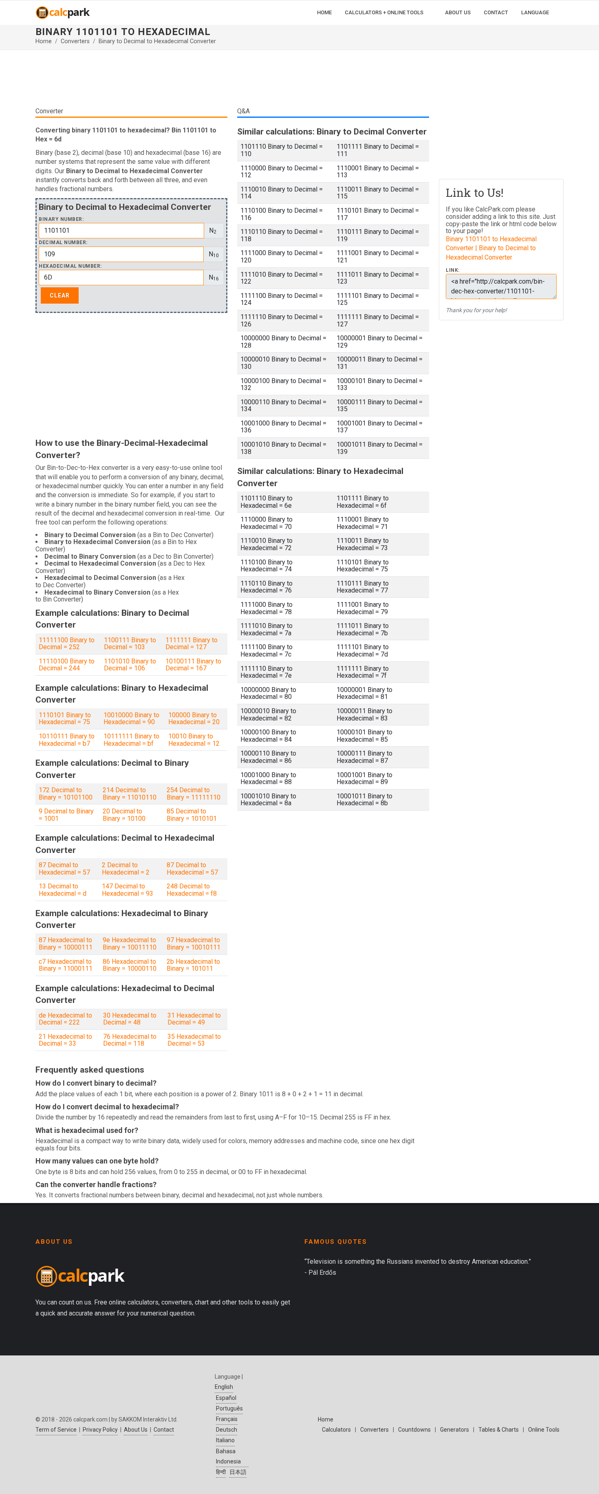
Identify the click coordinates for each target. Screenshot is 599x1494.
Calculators (336, 1429)
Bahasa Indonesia (228, 1456)
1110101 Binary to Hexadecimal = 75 (65, 718)
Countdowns (414, 1429)
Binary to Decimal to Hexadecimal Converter (157, 41)
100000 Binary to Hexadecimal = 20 (194, 718)
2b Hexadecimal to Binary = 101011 (193, 965)
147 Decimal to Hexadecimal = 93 (127, 889)
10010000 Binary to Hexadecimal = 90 (131, 718)
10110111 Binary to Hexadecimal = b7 (67, 739)
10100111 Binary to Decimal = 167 (193, 664)
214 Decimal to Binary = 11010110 (129, 793)
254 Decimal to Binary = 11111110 (193, 793)
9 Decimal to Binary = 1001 (66, 814)
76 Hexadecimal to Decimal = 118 (129, 1040)
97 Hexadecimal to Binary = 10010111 (193, 943)
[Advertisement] (232, 81)
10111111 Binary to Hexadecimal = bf (131, 739)
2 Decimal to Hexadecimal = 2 (126, 868)
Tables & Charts (498, 1429)
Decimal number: (63, 242)
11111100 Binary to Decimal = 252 (67, 643)
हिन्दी (221, 1472)
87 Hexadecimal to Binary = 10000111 (65, 943)
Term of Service (56, 1429)
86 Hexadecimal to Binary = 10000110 (129, 965)
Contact (164, 1429)
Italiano (225, 1440)
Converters (75, 41)
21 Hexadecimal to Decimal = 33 (65, 1040)
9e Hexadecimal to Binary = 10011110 (129, 943)
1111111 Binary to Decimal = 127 (191, 643)
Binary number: (61, 219)
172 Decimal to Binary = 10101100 (65, 793)
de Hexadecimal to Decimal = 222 (65, 1019)
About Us (136, 1429)
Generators (454, 1429)
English (224, 1387)
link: (453, 270)
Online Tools (543, 1429)
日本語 (238, 1472)
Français (227, 1419)
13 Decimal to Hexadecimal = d (62, 889)
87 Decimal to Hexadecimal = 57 (64, 868)
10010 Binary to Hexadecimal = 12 (194, 739)
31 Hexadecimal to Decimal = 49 (194, 1019)
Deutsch (226, 1429)
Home (43, 41)
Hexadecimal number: (70, 266)
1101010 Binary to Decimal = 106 (130, 664)
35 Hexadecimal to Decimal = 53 (194, 1040)
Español (226, 1398)
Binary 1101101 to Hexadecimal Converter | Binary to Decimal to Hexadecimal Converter (491, 248)
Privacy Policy (100, 1429)
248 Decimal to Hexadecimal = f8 (192, 889)
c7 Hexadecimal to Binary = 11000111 (65, 965)
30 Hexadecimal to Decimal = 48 (129, 1019)
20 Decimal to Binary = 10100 (124, 814)
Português (229, 1408)
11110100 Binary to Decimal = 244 (67, 664)
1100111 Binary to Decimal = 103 (130, 643)
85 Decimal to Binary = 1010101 (192, 814)
